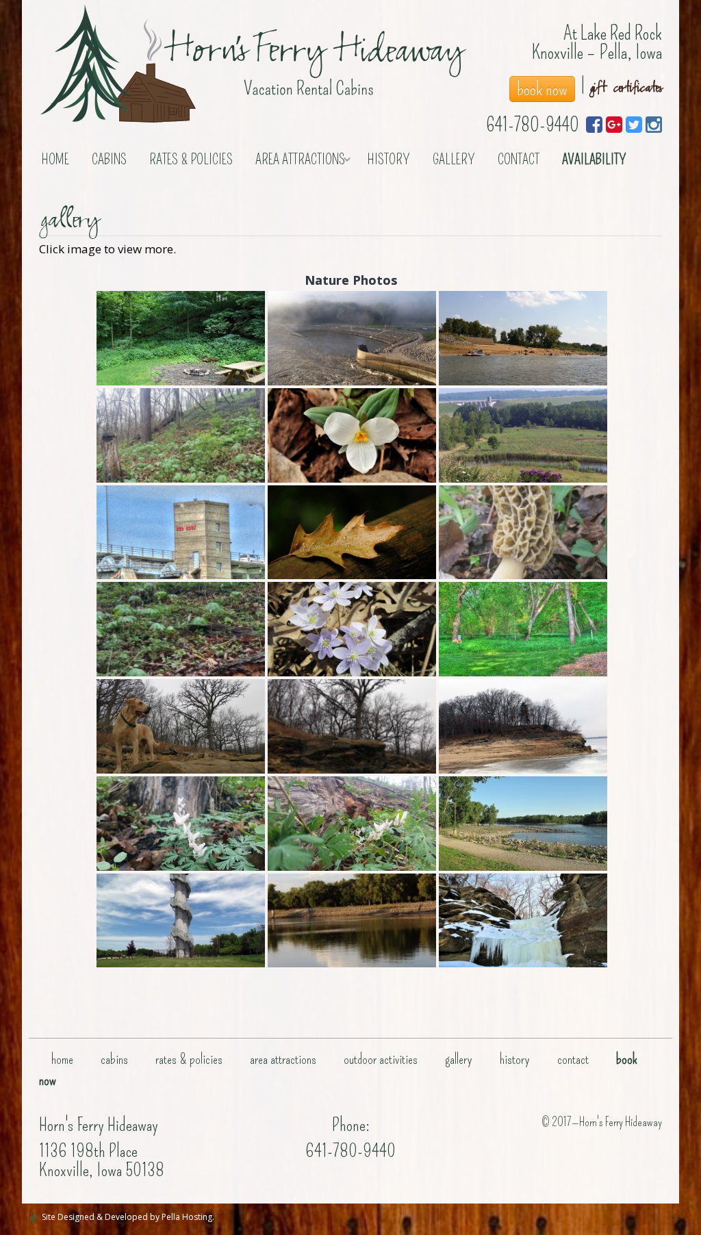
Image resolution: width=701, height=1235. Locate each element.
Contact (518, 159)
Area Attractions (300, 159)
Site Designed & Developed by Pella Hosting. (127, 1217)
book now (542, 89)
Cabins (109, 159)
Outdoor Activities (381, 1059)
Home (55, 159)
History (389, 159)
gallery (454, 159)
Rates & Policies (191, 159)
